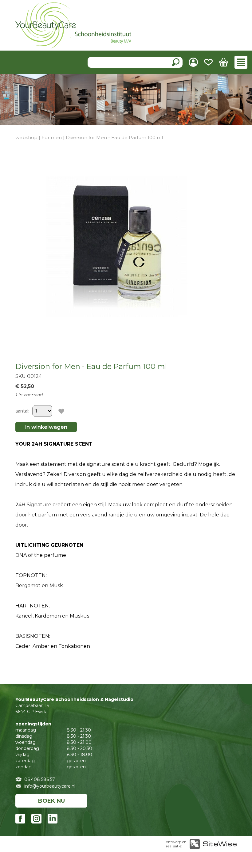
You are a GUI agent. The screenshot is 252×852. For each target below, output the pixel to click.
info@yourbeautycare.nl (49, 786)
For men (51, 137)
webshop (26, 137)
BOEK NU (51, 800)
